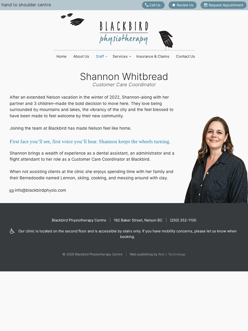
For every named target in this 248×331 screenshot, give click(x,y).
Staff (100, 56)
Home (61, 56)
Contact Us (185, 56)
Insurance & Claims (152, 56)
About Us (81, 56)
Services (120, 56)
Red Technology (172, 254)
